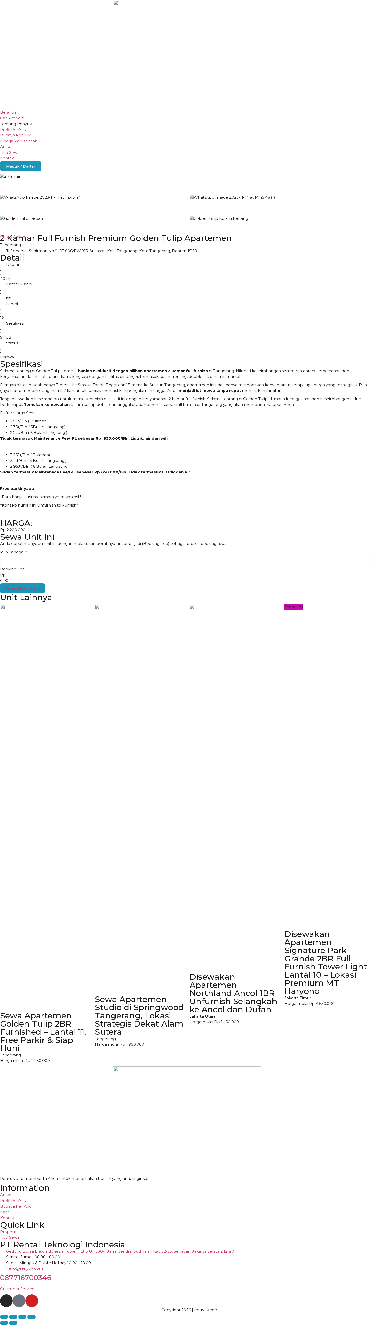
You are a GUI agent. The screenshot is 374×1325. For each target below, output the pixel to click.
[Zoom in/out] (4, 1317)
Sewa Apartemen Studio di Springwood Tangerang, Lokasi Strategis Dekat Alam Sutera (139, 1015)
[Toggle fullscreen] (13, 1317)
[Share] (22, 1317)
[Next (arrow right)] (13, 1323)
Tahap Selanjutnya (22, 588)
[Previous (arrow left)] (4, 1323)
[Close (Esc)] (31, 1317)
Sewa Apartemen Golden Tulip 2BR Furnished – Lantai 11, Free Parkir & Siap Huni (43, 1031)
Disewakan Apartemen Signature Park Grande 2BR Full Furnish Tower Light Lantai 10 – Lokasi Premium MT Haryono (325, 962)
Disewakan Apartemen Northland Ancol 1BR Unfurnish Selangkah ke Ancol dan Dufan (233, 993)
